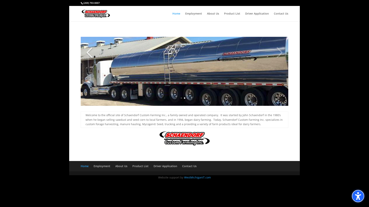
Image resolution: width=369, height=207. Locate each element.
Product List (232, 13)
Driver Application (257, 13)
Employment (193, 13)
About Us (213, 13)
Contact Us (281, 13)
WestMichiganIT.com (197, 177)
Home (176, 13)
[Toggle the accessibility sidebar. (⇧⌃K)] (358, 196)
